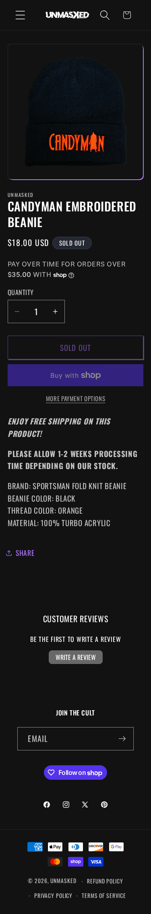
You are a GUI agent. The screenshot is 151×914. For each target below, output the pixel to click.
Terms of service (104, 895)
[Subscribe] (122, 738)
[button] (20, 15)
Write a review (76, 657)
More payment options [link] (75, 398)
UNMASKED (63, 881)
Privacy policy (53, 895)
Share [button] (25, 552)
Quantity (21, 292)
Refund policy (105, 881)
